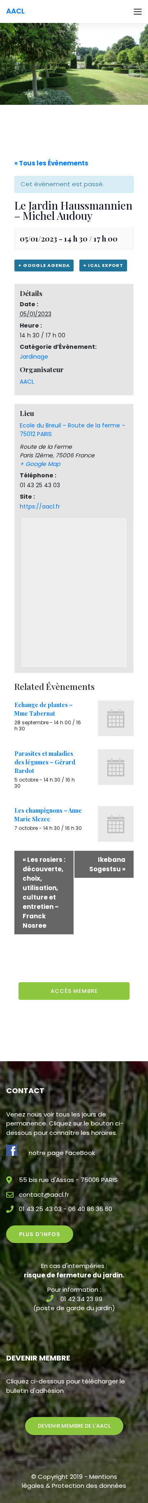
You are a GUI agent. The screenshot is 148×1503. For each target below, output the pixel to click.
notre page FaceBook (62, 1152)
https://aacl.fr (40, 506)
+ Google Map (40, 464)
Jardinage (34, 357)
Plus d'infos (39, 1234)
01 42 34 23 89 (81, 1299)
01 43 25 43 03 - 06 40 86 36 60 (65, 1209)
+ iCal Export (103, 265)
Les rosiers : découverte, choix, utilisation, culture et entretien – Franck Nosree (44, 892)
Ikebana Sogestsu (107, 864)
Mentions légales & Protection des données (74, 1481)
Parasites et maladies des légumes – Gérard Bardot (44, 762)
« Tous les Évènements (51, 163)
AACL (27, 381)
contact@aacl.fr (44, 1194)
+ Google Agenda (44, 265)
